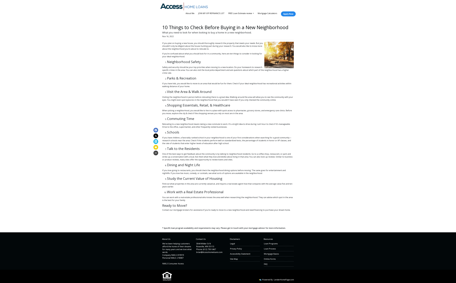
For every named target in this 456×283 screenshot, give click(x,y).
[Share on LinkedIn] (155, 141)
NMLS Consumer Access (173, 263)
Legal (232, 243)
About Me (190, 13)
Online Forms (270, 259)
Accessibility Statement (240, 254)
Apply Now (288, 14)
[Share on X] (155, 135)
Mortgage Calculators (267, 13)
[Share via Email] (155, 147)
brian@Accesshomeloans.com (209, 252)
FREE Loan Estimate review (240, 13)
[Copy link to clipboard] (155, 153)
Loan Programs (271, 243)
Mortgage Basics (271, 254)
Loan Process (270, 248)
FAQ (265, 264)
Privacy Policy (236, 248)
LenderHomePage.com (284, 279)
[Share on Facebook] (155, 130)
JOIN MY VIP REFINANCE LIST (211, 13)
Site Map (234, 259)
